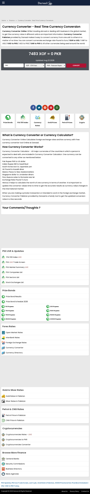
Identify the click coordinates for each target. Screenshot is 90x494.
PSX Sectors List (12, 277)
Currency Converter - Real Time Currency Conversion (35, 20)
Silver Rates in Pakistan (15, 401)
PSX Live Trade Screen (20, 483)
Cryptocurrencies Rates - (19, 434)
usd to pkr (33, 483)
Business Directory (14, 469)
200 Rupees (54, 306)
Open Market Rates (14, 332)
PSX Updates (6, 483)
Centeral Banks (12, 459)
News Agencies (12, 474)
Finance (11, 20)
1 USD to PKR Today (11, 486)
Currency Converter (14, 347)
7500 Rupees (10, 315)
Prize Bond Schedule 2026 (17, 301)
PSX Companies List (14, 272)
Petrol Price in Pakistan (16, 415)
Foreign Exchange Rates (16, 342)
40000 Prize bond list (63, 483)
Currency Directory (14, 353)
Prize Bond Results (13, 296)
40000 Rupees (55, 319)
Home (4, 20)
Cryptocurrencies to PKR (16, 439)
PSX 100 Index (14, 257)
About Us (65, 491)
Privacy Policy (74, 491)
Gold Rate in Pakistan (46, 483)
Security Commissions (15, 464)
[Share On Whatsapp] (57, 107)
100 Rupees (9, 306)
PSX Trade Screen (15, 262)
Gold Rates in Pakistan (15, 396)
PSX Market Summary (17, 267)
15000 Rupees (55, 315)
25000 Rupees (10, 319)
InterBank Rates (13, 337)
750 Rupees (9, 311)
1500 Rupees (54, 311)
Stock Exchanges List (15, 282)
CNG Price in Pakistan (15, 420)
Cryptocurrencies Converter (18, 444)
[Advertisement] (45, 12)
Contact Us (85, 491)
